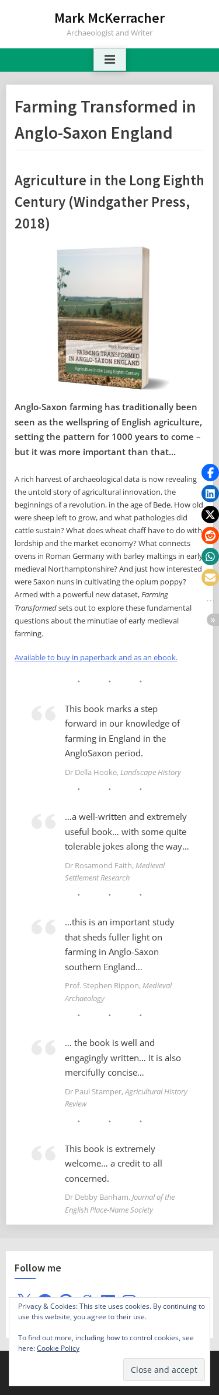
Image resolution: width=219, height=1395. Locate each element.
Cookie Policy (58, 1348)
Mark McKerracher (109, 18)
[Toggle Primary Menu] (109, 60)
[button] (210, 472)
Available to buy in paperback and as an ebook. (96, 657)
